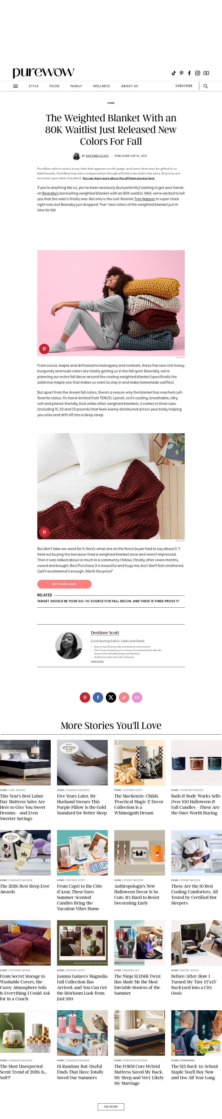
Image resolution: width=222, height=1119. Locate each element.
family (76, 86)
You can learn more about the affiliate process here (119, 178)
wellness (101, 86)
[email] (8, 103)
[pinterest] (8, 56)
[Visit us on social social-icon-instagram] (197, 73)
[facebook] (98, 697)
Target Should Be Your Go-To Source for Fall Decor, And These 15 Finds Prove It (108, 601)
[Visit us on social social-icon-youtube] (206, 73)
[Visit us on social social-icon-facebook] (189, 73)
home (111, 103)
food (55, 86)
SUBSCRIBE (184, 86)
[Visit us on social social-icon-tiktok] (173, 73)
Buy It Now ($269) (64, 584)
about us (129, 86)
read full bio (97, 661)
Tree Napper (144, 199)
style (34, 86)
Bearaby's (50, 193)
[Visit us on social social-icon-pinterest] (181, 73)
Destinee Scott (97, 156)
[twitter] (111, 697)
